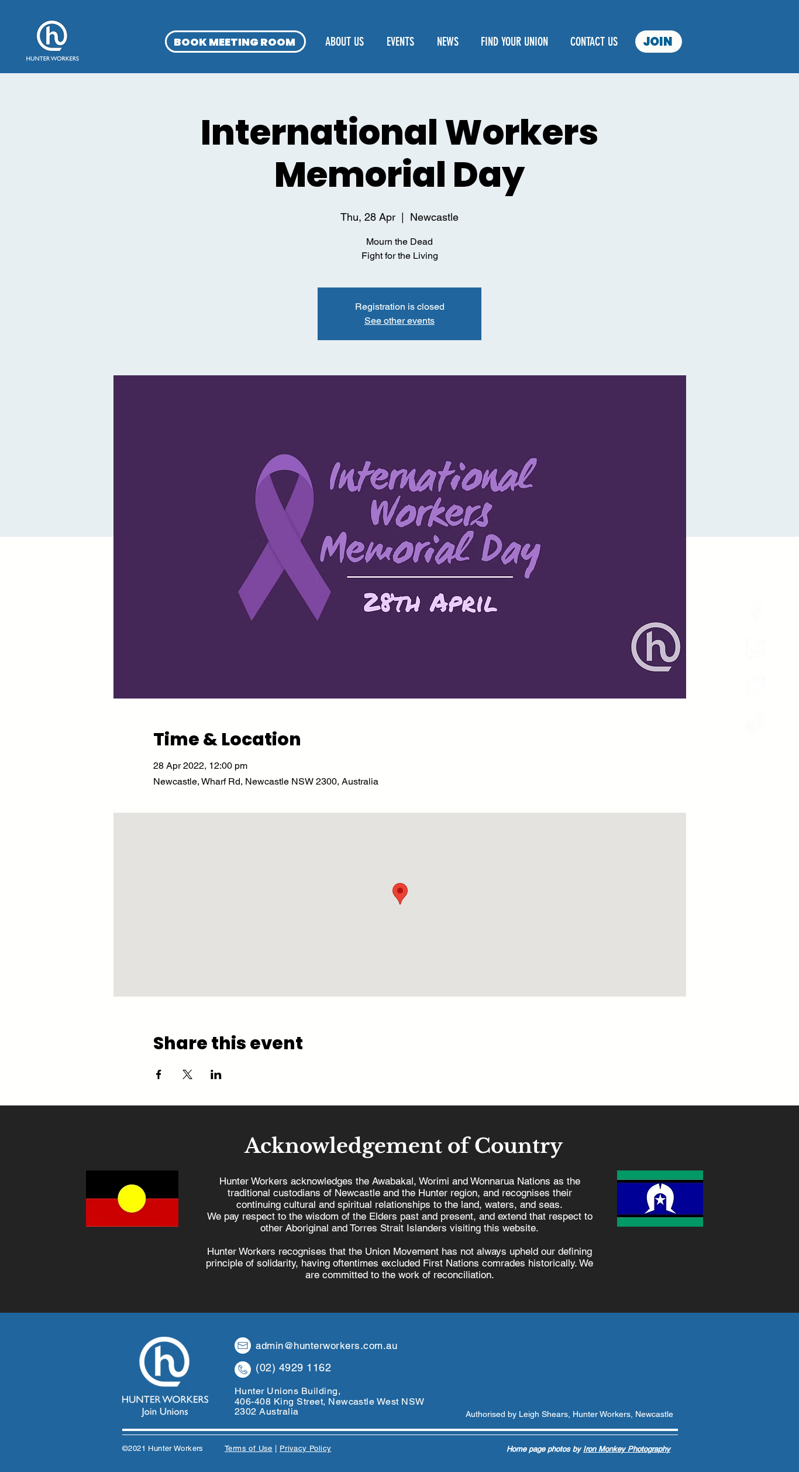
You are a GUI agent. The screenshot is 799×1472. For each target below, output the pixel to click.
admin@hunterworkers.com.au (326, 1345)
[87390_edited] (755, 648)
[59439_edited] (755, 611)
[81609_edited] (755, 686)
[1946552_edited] (755, 723)
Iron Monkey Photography (626, 1448)
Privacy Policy (305, 1448)
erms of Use (250, 1448)
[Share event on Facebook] (158, 1074)
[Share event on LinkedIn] (216, 1074)
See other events (399, 320)
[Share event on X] (187, 1074)
